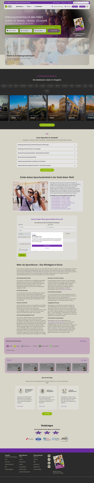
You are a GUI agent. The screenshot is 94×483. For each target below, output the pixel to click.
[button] (34, 234)
